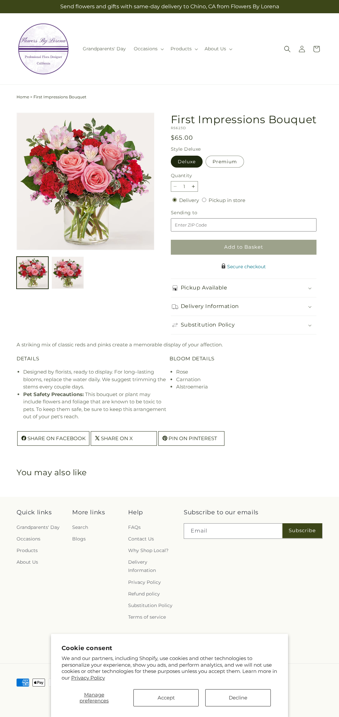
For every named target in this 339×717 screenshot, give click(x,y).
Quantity (181, 176)
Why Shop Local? (148, 550)
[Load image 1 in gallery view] (32, 272)
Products (27, 550)
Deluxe (187, 162)
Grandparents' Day (38, 527)
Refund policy (144, 594)
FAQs (134, 527)
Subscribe (302, 530)
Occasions (28, 539)
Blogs (79, 539)
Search (80, 527)
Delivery (189, 200)
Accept (166, 697)
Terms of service (147, 617)
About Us (27, 562)
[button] (148, 49)
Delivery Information (142, 566)
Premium (225, 162)
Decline (238, 697)
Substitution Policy (150, 605)
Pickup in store (227, 200)
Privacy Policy (88, 678)
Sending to (194, 212)
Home (23, 96)
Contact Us (141, 539)
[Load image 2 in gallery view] (67, 272)
